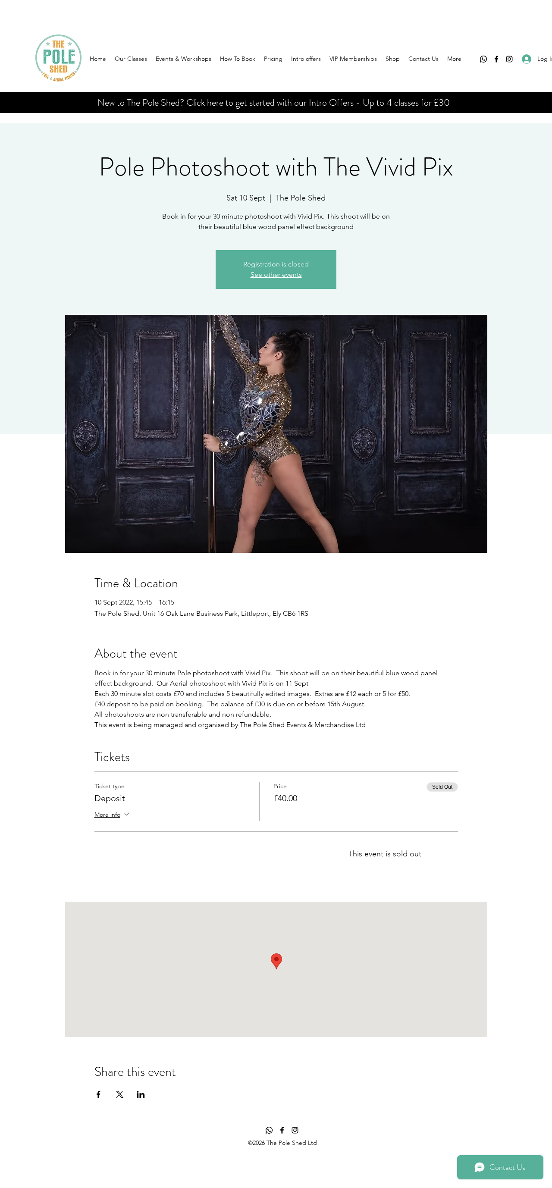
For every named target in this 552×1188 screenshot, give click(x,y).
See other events (276, 274)
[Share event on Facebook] (98, 1094)
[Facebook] (496, 59)
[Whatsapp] (483, 59)
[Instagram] (509, 59)
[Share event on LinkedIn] (141, 1094)
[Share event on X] (120, 1094)
